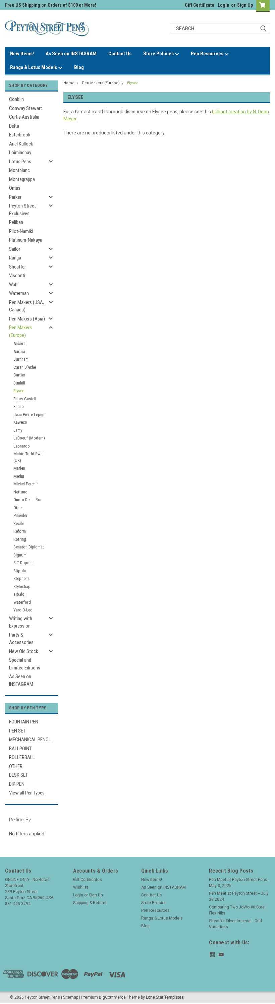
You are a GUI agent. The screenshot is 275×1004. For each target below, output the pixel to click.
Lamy (17, 430)
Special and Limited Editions (24, 664)
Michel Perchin (26, 483)
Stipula (19, 570)
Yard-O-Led (23, 609)
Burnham (21, 359)
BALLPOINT (20, 749)
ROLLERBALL (22, 757)
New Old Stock (23, 651)
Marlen (19, 468)
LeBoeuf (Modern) (29, 437)
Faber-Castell (24, 398)
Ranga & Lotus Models (34, 67)
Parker (15, 197)
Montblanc (19, 170)
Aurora (19, 351)
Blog (79, 67)
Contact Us (119, 54)
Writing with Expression (20, 622)
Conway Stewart (25, 108)
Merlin (18, 476)
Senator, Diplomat (28, 546)
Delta (14, 126)
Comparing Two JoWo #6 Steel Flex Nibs (237, 910)
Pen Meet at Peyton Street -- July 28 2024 (239, 896)
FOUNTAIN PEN (23, 722)
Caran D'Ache (24, 367)
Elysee (18, 390)
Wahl (13, 285)
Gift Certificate (199, 5)
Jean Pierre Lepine (29, 414)
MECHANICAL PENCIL (30, 739)
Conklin (16, 99)
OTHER (15, 766)
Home (68, 83)
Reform (19, 531)
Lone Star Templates (165, 997)
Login (223, 5)
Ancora (19, 343)
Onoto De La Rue (27, 499)
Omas (14, 188)
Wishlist (80, 887)
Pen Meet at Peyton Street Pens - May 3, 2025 (239, 882)
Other (18, 507)
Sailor (14, 249)
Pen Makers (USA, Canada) (26, 306)
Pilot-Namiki (21, 231)
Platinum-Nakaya (25, 240)
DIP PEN (16, 784)
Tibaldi (19, 594)
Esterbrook (20, 135)
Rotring (19, 539)
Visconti (17, 276)
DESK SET (18, 775)
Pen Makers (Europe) (20, 331)
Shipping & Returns (90, 902)
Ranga (15, 258)
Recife (18, 523)
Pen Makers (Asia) (27, 319)
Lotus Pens (20, 162)
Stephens (21, 578)
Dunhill (19, 383)
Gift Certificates (87, 879)
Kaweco (20, 422)
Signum (19, 554)
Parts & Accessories (21, 639)
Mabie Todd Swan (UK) (29, 457)
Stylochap (22, 586)
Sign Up (245, 5)
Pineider (20, 515)
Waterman (19, 293)
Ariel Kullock (21, 144)
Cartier (19, 374)
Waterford (22, 602)
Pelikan (16, 222)
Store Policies (159, 54)
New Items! (22, 54)
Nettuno (20, 491)
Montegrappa (22, 179)
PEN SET (17, 731)
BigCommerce (112, 997)
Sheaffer (17, 267)
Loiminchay (20, 153)
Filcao (18, 406)
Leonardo (21, 446)
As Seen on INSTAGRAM (71, 54)
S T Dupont (23, 562)
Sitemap (70, 997)
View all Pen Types (27, 793)
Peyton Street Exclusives (22, 210)
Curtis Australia (24, 117)
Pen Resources (207, 54)
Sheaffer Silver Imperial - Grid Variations (235, 924)
